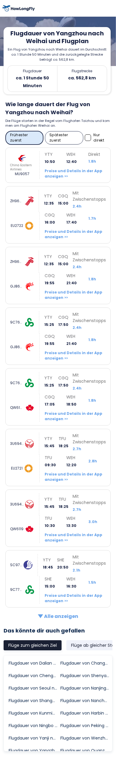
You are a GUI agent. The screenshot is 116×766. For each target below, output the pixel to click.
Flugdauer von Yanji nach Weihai (34, 738)
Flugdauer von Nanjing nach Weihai (86, 688)
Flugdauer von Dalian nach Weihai (34, 663)
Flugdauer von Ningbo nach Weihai (34, 726)
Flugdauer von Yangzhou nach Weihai (34, 751)
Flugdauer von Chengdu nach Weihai (34, 676)
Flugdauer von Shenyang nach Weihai (86, 676)
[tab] (33, 645)
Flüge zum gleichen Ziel (32, 645)
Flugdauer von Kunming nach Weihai (34, 713)
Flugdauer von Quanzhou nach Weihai (86, 751)
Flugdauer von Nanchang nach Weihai (86, 701)
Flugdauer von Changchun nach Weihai (86, 663)
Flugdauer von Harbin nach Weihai (86, 713)
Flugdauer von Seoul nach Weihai (34, 688)
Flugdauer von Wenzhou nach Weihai (86, 738)
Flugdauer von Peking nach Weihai (86, 726)
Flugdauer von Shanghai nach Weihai (34, 701)
